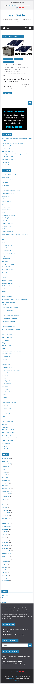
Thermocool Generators (8, 411)
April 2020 (4, 572)
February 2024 (6, 458)
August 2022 (5, 496)
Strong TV (4, 400)
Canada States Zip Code (8, 215)
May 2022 (4, 504)
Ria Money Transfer (7, 367)
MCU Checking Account (8, 146)
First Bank (4, 272)
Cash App (4, 220)
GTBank (4, 291)
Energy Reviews (6, 256)
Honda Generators (7, 296)
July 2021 (4, 532)
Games (4, 277)
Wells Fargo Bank (6, 435)
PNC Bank (4, 359)
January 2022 (5, 515)
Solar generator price (21, 73)
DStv (3, 239)
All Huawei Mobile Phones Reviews (11, 185)
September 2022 (6, 494)
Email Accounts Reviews (8, 253)
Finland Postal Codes (7, 269)
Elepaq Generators (7, 250)
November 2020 (6, 553)
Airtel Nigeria (5, 182)
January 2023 (5, 483)
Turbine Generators (7, 421)
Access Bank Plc (6, 177)
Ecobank (4, 242)
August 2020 (5, 561)
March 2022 (5, 510)
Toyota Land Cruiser (7, 156)
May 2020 (4, 570)
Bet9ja (3, 212)
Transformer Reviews (8, 419)
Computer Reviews (7, 226)
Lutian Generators (7, 334)
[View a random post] (30, 28)
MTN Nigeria (5, 340)
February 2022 (6, 513)
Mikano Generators (7, 337)
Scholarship (5, 375)
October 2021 (5, 523)
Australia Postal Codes (8, 193)
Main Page (4, 595)
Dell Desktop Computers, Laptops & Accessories (15, 234)
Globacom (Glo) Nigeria (8, 283)
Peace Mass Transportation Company (12, 351)
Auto (3, 199)
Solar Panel (5, 389)
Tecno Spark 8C (6, 162)
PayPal (3, 348)
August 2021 (5, 529)
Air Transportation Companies (10, 180)
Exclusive (7, 65)
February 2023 (6, 480)
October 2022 (5, 491)
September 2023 (6, 464)
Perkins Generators (7, 354)
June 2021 (4, 534)
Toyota (3, 416)
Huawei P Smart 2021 (8, 151)
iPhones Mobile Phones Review (10, 315)
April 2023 (4, 475)
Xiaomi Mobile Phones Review (10, 438)
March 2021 (5, 542)
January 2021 (5, 548)
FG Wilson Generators (8, 264)
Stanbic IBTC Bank (7, 397)
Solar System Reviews (9, 61)
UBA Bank (4, 424)
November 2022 (6, 488)
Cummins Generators (8, 231)
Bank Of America (6, 201)
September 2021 (6, 526)
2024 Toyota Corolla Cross (9, 159)
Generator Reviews (8, 59)
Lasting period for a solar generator (11, 69)
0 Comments (22, 65)
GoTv (3, 288)
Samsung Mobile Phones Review (11, 370)
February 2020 (6, 578)
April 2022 (4, 507)
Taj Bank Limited (6, 405)
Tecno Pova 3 (5, 165)
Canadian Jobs (6, 218)
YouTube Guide (6, 443)
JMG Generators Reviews (8, 321)
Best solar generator (9, 67)
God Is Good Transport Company (11, 286)
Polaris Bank (5, 362)
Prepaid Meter (6, 364)
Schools (4, 378)
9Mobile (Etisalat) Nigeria (9, 174)
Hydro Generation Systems (9, 302)
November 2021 (6, 521)
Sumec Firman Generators (9, 402)
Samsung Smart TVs (7, 373)
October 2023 (5, 461)
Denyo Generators (7, 237)
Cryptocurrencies (6, 229)
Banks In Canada (6, 210)
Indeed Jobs (5, 305)
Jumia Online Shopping (8, 326)
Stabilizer (4, 394)
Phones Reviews (6, 356)
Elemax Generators (7, 248)
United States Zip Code (8, 432)
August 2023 (5, 466)
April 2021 (4, 540)
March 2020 (5, 575)
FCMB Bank (5, 261)
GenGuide (17, 15)
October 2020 (5, 556)
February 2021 (6, 545)
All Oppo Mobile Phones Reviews (11, 188)
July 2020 (4, 564)
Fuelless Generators (7, 275)
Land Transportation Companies (11, 329)
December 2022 (6, 485)
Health (3, 294)
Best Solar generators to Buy (21, 67)
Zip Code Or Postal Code (8, 449)
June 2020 (4, 567)
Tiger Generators (6, 413)
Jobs (3, 324)
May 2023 (4, 472)
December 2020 (6, 551)
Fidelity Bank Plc (6, 267)
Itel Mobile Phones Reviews (9, 318)
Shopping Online (6, 381)
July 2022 (4, 499)
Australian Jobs (6, 196)
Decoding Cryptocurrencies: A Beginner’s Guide (15, 154)
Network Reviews (6, 345)
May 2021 (4, 537)
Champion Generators (8, 223)
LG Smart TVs (5, 332)
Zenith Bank (5, 446)
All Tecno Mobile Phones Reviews (11, 191)
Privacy (3, 602)
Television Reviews (7, 408)
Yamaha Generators (7, 440)
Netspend (4, 343)
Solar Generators (19, 59)
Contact (3, 600)
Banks (3, 204)
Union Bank (5, 427)
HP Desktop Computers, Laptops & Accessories (14, 299)
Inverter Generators (7, 310)
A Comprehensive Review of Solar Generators (16, 80)
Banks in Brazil (6, 207)
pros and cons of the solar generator (11, 71)
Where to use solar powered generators (12, 75)
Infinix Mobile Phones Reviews (10, 307)
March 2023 (5, 477)
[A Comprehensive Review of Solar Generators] (17, 47)
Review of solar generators (9, 73)
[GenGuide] (4, 28)
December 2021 (6, 518)
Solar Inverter (5, 386)
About (3, 597)
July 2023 (4, 469)
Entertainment (6, 258)
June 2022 (4, 502)
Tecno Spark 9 (13, 5)
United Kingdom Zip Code (9, 430)
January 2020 (5, 580)
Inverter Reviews (6, 313)
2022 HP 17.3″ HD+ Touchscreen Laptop (13, 143)
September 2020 (6, 559)
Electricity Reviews (7, 245)
